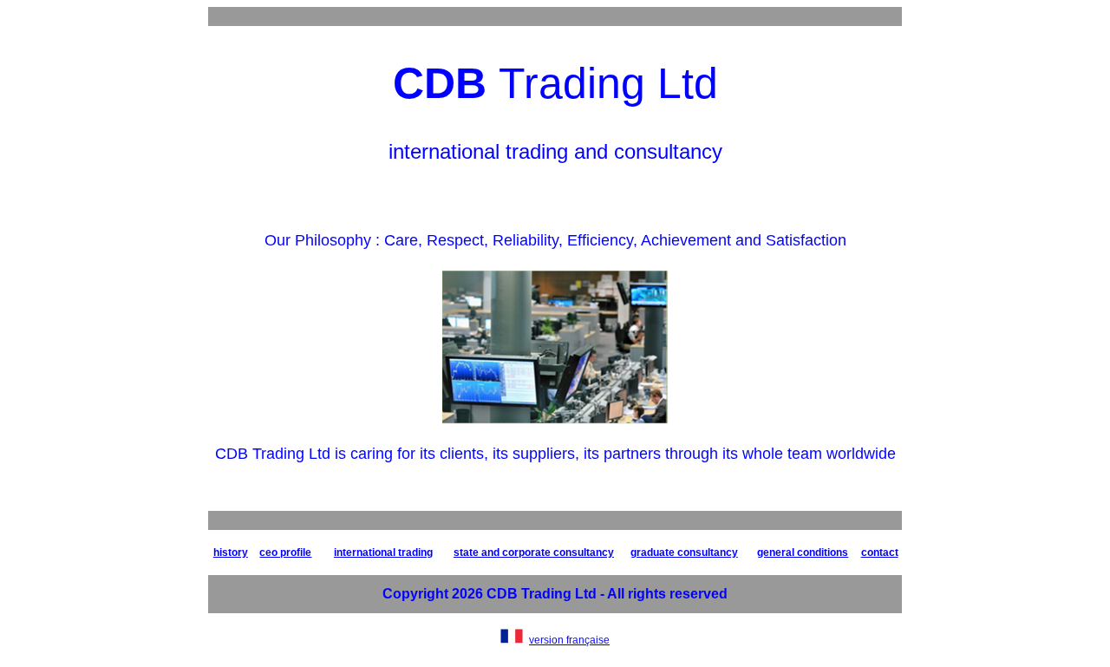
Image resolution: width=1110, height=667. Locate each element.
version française (569, 640)
